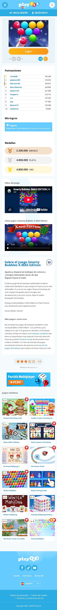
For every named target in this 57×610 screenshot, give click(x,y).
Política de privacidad (19, 595)
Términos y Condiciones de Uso (30, 598)
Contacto (27, 575)
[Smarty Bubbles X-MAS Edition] (28, 33)
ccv (11, 98)
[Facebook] (22, 568)
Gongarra (14, 94)
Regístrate (10, 128)
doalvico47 (14, 91)
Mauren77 (14, 105)
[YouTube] (35, 568)
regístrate (41, 12)
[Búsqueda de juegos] (52, 5)
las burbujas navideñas (38, 333)
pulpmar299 (15, 80)
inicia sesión (20, 12)
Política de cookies (39, 595)
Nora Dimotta (16, 87)
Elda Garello (15, 83)
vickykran (14, 109)
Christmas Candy (25, 339)
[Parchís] (28, 385)
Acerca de (38, 575)
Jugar (28, 51)
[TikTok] (28, 568)
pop (11, 101)
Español (28, 583)
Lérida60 (13, 76)
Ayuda (17, 575)
